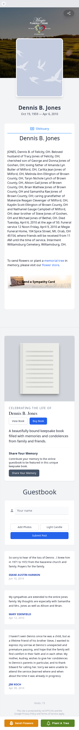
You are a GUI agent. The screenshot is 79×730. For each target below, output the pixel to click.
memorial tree (54, 261)
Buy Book (38, 421)
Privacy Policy (29, 713)
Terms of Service (49, 713)
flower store (50, 265)
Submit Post (39, 535)
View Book (18, 421)
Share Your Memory (24, 473)
